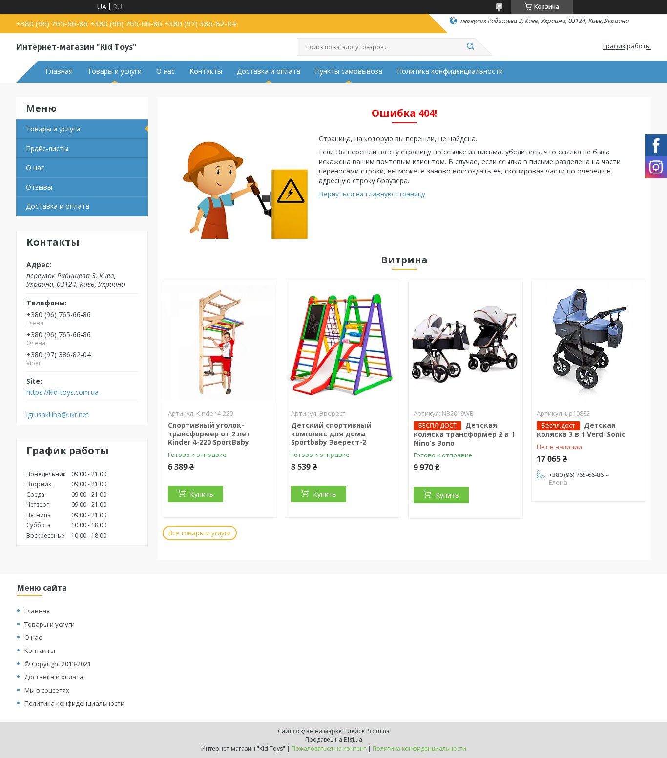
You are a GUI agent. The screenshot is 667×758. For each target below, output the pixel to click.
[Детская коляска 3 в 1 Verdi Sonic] (589, 342)
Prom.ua (378, 731)
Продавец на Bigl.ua (333, 740)
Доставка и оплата (268, 71)
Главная (59, 71)
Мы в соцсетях (46, 690)
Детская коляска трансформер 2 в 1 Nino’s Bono (464, 434)
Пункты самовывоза (348, 71)
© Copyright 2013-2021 (57, 663)
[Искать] (470, 47)
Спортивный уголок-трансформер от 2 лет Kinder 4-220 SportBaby (209, 433)
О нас (165, 71)
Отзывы (39, 187)
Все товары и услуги (199, 532)
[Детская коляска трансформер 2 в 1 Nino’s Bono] (465, 342)
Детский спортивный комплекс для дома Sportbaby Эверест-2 (331, 433)
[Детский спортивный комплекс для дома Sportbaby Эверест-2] (343, 342)
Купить (201, 493)
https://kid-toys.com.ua (62, 392)
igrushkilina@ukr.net (57, 415)
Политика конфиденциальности (450, 71)
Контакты (205, 71)
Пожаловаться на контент (329, 748)
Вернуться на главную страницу (372, 193)
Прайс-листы (47, 148)
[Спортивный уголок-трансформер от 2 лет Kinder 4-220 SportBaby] (220, 342)
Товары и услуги (114, 71)
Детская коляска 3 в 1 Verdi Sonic (581, 429)
